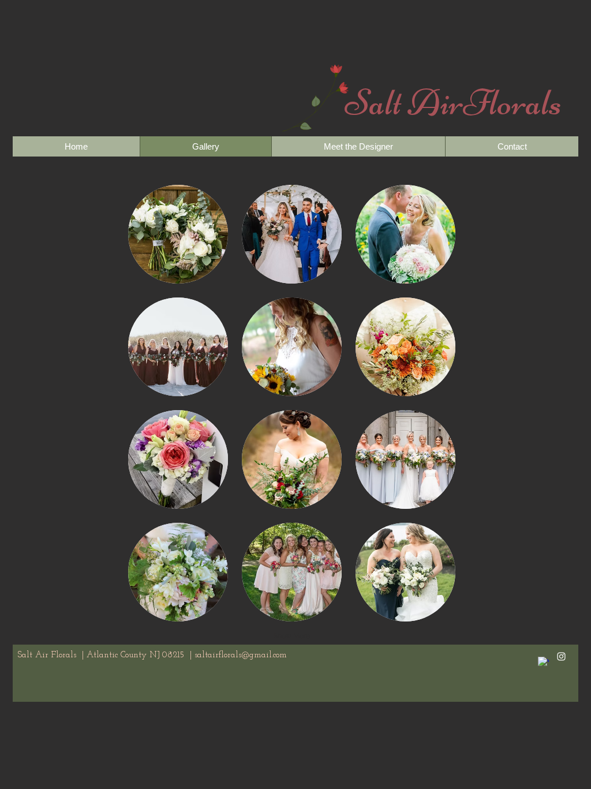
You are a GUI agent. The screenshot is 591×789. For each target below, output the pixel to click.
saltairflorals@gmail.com (240, 655)
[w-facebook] (543, 662)
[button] (178, 234)
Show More (292, 636)
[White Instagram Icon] (561, 656)
